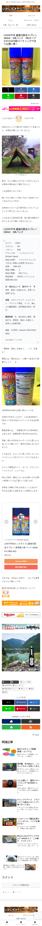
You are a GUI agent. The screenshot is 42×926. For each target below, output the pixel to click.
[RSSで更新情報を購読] (30, 727)
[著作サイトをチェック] (11, 721)
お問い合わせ (21, 918)
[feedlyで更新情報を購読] (11, 727)
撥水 (5, 692)
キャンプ (7, 682)
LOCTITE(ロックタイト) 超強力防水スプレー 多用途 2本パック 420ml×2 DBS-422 (21, 547)
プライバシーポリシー (31, 915)
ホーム (11, 915)
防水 (32, 689)
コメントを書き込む (21, 885)
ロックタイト (19, 685)
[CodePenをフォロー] (30, 721)
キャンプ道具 (26, 682)
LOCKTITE (7, 685)
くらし (16, 682)
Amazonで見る (21, 561)
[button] (34, 96)
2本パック (24, 689)
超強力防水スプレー (10, 689)
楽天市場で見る (21, 567)
